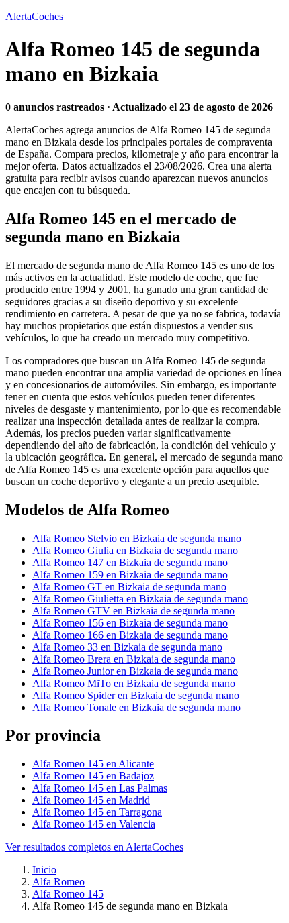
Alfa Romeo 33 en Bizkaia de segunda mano (127, 647)
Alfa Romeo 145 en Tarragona (97, 812)
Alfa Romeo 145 (68, 894)
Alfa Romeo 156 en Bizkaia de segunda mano (130, 623)
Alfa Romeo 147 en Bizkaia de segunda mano (130, 562)
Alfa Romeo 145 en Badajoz (93, 775)
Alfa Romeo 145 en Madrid (91, 800)
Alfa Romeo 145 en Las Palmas (99, 788)
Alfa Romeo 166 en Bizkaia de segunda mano (130, 635)
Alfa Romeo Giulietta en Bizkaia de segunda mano (140, 598)
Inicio (44, 869)
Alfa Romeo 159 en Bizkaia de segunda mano (130, 574)
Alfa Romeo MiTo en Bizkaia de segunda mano (133, 683)
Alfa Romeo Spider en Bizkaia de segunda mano (135, 695)
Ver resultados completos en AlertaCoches (94, 847)
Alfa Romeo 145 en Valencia (93, 824)
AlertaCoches (34, 16)
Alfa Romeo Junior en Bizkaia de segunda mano (135, 671)
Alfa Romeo (58, 881)
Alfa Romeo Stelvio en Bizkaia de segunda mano (136, 538)
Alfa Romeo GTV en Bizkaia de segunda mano (133, 610)
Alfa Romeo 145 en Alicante (93, 763)
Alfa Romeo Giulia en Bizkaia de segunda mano (135, 550)
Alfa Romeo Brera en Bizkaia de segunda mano (133, 659)
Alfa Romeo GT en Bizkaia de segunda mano (129, 586)
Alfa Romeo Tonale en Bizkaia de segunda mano (136, 707)
